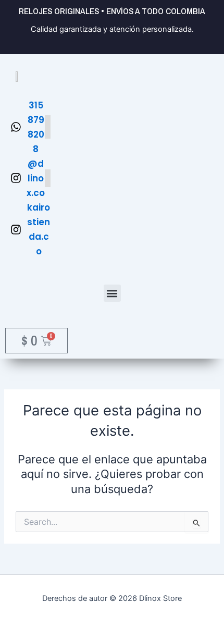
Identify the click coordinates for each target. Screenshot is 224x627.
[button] (112, 293)
